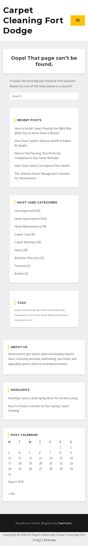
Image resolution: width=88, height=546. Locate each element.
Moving (51, 315)
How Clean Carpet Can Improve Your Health (42, 166)
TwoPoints (65, 523)
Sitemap (50, 540)
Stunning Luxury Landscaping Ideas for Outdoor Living (43, 398)
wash (30, 320)
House (30, 315)
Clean (38, 310)
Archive (19, 273)
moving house (21, 320)
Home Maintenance (27, 226)
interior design (40, 315)
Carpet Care (22, 234)
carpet (17, 310)
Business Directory (27, 258)
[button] (78, 20)
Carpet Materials (25, 242)
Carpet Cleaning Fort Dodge (33, 20)
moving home (61, 315)
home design (53, 310)
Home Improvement (27, 219)
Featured (20, 266)
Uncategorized (24, 211)
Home (18, 250)
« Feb (11, 494)
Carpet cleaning (28, 310)
